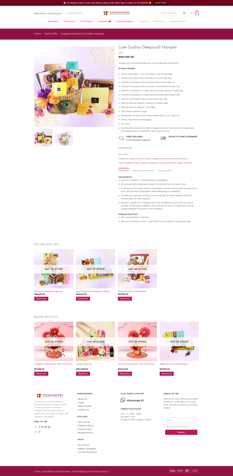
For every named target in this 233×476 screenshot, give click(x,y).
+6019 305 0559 (75, 13)
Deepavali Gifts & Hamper (140, 159)
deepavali (144, 163)
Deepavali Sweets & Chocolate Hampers (82, 33)
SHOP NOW (160, 3)
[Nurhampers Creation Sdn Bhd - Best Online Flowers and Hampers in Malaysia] (116, 12)
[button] (168, 13)
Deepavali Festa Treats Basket (132, 291)
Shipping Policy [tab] (165, 171)
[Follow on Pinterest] (46, 427)
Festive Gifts (51, 33)
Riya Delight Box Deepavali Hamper (93, 291)
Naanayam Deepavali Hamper (48, 291)
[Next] (109, 82)
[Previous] (39, 82)
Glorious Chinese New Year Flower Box (136, 364)
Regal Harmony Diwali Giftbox (174, 364)
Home (37, 33)
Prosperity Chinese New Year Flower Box (53, 364)
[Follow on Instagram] (39, 427)
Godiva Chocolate (184, 163)
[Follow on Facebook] (36, 427)
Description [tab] (124, 171)
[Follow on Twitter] (42, 427)
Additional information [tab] (143, 171)
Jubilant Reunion (84, 364)
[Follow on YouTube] (49, 427)
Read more (41, 299)
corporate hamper (131, 163)
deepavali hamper (158, 163)
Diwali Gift (171, 163)
